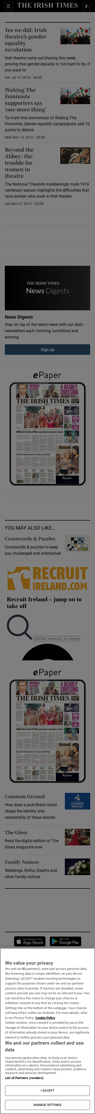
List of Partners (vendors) (24, 1078)
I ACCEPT (47, 1090)
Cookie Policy (45, 1018)
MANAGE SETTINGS (48, 1105)
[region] (47, 1031)
